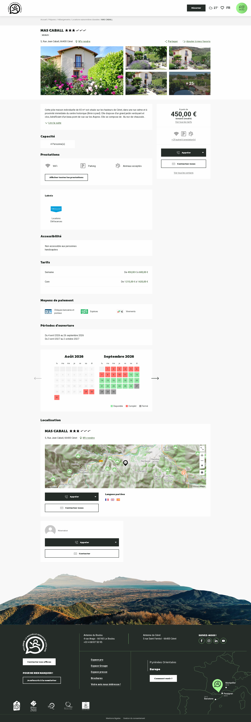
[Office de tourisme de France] (33, 705)
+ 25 (190, 83)
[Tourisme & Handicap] (85, 705)
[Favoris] (222, 8)
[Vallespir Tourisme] (15, 8)
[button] (228, 8)
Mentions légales (113, 718)
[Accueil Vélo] (16, 705)
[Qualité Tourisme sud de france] (51, 705)
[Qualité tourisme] (68, 705)
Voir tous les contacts (183, 173)
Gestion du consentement (134, 718)
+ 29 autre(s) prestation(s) (184, 139)
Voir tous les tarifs (183, 122)
